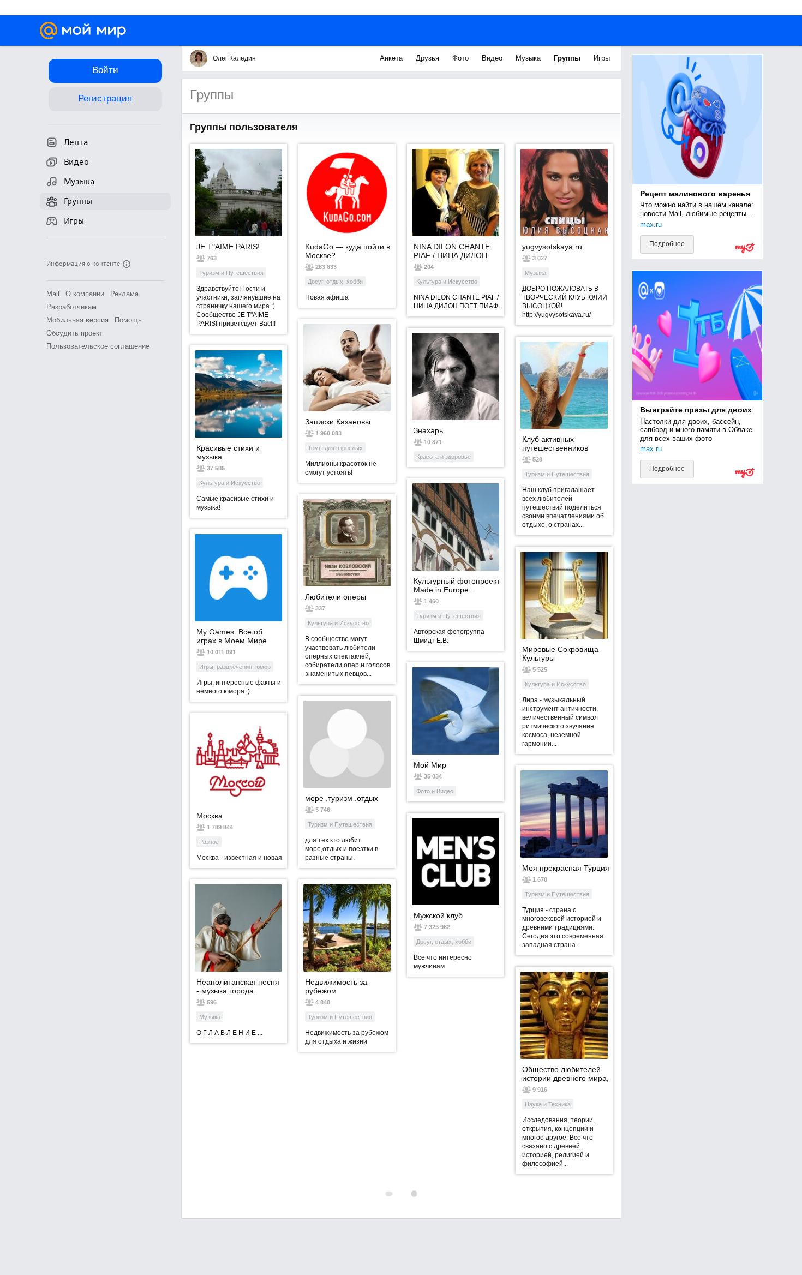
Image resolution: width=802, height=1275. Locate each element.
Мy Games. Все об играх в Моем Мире (231, 636)
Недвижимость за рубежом (336, 986)
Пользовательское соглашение (97, 346)
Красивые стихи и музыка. (228, 452)
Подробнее (667, 244)
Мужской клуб (438, 915)
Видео (493, 58)
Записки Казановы (337, 421)
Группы (568, 58)
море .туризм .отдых (341, 798)
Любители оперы (335, 596)
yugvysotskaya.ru (552, 246)
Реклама (124, 294)
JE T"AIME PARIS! (228, 246)
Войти (105, 70)
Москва (209, 815)
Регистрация (105, 98)
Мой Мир (430, 765)
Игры (602, 58)
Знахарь (428, 430)
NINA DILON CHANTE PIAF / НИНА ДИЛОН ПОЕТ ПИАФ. (452, 251)
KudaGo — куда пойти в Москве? (347, 251)
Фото (461, 58)
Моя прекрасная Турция (565, 868)
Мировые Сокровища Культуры (560, 653)
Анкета (392, 58)
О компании (84, 294)
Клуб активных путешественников (555, 443)
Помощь (128, 320)
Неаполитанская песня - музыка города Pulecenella (237, 986)
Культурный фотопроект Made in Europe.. (457, 585)
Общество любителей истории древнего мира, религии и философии (565, 1073)
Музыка (529, 58)
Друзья (428, 58)
